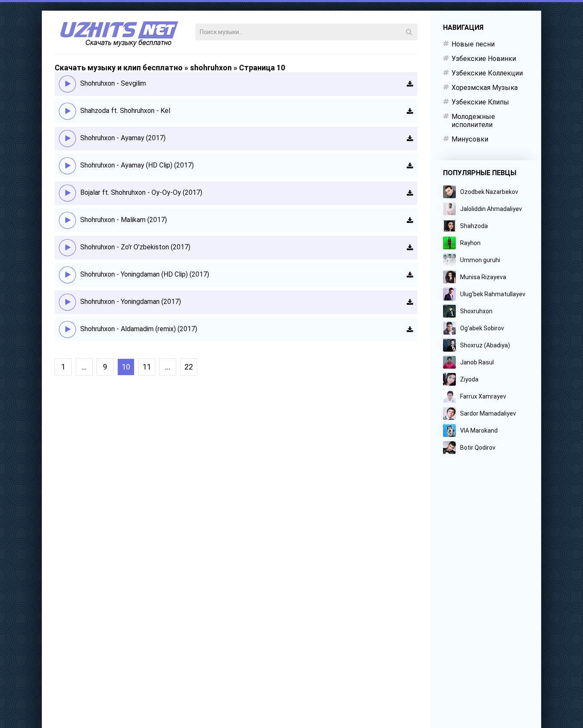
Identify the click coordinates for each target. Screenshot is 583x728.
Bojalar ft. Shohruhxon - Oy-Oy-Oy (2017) (141, 192)
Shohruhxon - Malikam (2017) (123, 220)
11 (147, 366)
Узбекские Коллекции (487, 73)
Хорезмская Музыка (485, 88)
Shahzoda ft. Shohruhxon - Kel (125, 111)
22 (188, 366)
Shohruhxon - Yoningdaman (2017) (130, 302)
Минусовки (470, 139)
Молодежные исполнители (473, 121)
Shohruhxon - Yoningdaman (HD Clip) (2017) (144, 274)
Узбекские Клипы (480, 102)
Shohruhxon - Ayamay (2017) (123, 138)
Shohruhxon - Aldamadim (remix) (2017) (138, 329)
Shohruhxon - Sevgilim (113, 83)
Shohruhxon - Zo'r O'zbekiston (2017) (135, 247)
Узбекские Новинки (484, 59)
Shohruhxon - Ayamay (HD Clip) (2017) (137, 165)
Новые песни (473, 44)
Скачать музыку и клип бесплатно (119, 67)
